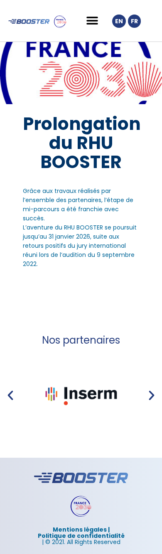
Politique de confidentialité (81, 536)
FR (134, 21)
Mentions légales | (81, 529)
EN (119, 21)
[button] (92, 21)
